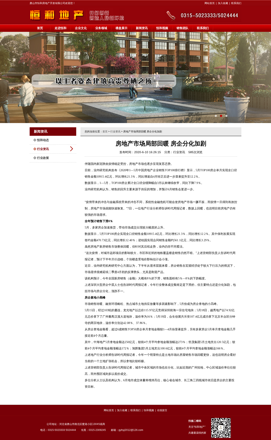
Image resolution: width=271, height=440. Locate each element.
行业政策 (43, 158)
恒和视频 (162, 28)
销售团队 (182, 28)
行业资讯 (43, 149)
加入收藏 (223, 3)
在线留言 (162, 410)
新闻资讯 (142, 28)
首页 (40, 28)
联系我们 (236, 3)
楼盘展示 (121, 28)
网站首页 (210, 3)
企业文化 (81, 28)
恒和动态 (43, 140)
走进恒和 (60, 28)
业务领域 (101, 28)
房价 (114, 259)
